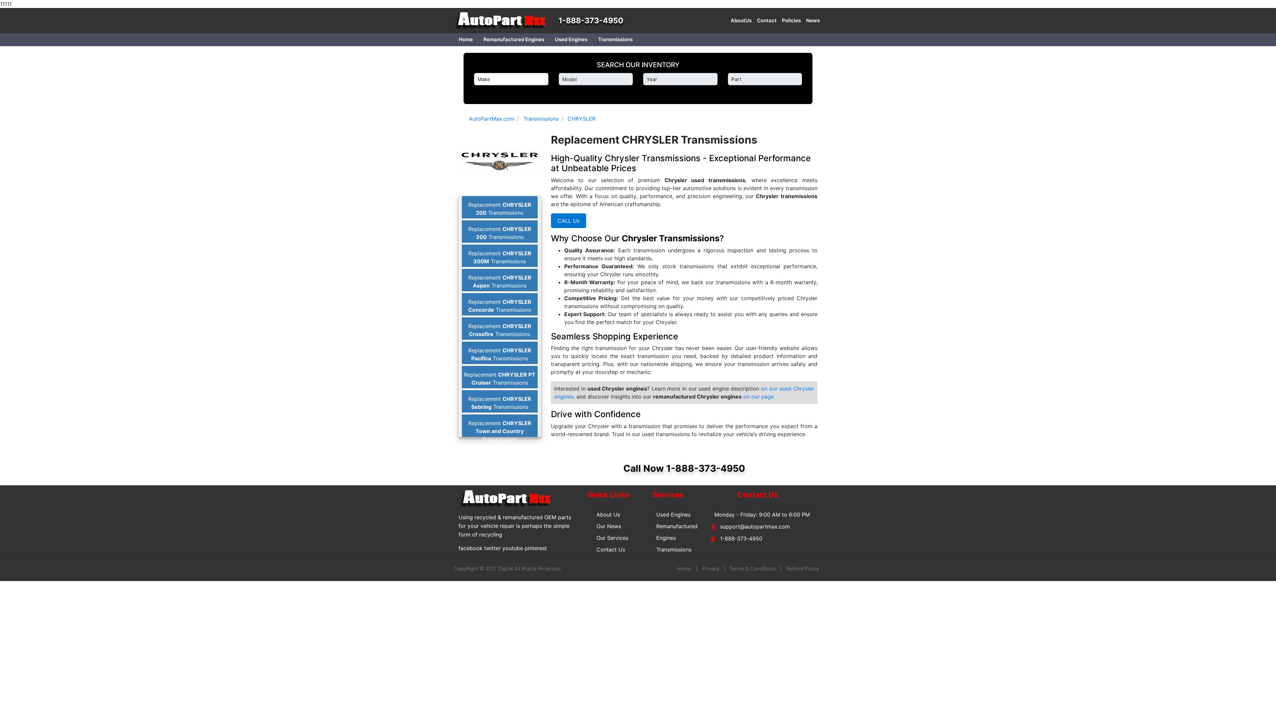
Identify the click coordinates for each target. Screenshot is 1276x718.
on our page (758, 396)
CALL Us (569, 220)
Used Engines (571, 39)
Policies (791, 20)
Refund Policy (803, 568)
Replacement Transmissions (499, 431)
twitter (492, 548)
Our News (608, 526)
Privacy (710, 568)
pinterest (536, 548)
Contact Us (610, 549)
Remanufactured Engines (513, 39)
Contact (767, 20)
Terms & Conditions (752, 568)
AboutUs (741, 20)
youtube (512, 548)
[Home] (503, 21)
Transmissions (615, 39)
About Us (608, 514)
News (813, 20)
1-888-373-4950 (591, 20)
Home (466, 39)
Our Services (612, 538)
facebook (470, 548)
